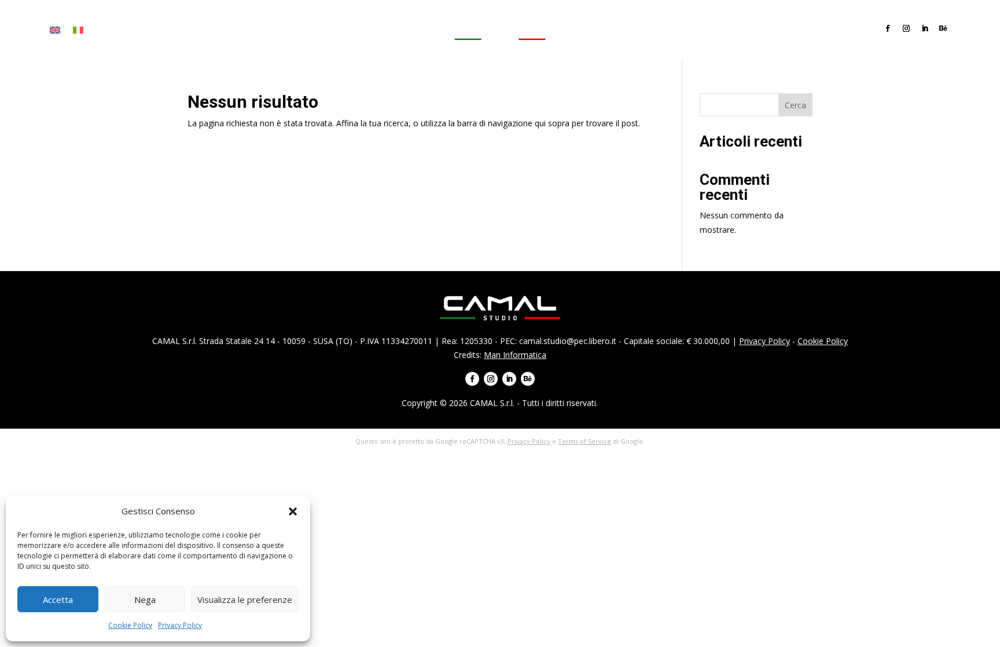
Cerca (795, 105)
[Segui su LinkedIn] (925, 28)
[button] (293, 511)
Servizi (173, 30)
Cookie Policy (130, 625)
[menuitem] (55, 32)
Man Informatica (515, 354)
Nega (145, 599)
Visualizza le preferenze (244, 599)
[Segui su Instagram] (906, 28)
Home (106, 30)
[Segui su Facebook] (888, 28)
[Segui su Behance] (943, 28)
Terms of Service (584, 441)
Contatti (292, 30)
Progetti (214, 30)
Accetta (58, 599)
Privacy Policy (180, 625)
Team (253, 30)
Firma (138, 30)
